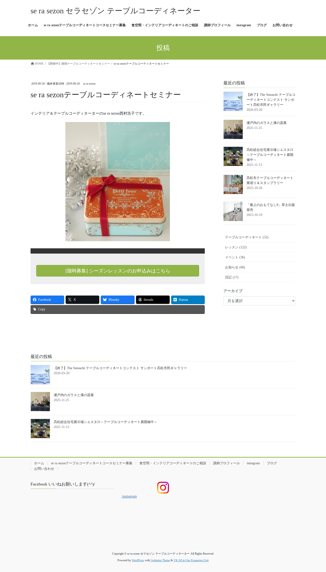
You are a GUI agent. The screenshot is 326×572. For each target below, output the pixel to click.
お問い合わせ (44, 468)
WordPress (138, 560)
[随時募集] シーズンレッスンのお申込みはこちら (117, 270)
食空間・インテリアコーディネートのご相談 (172, 463)
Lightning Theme (160, 560)
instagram (253, 463)
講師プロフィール (226, 463)
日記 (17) (231, 277)
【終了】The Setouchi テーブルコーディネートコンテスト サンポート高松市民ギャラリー (271, 100)
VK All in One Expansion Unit (191, 560)
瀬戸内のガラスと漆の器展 (267, 123)
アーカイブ (232, 291)
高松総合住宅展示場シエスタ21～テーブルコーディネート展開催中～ (270, 155)
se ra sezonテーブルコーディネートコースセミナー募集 (91, 463)
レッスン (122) (236, 247)
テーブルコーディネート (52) (246, 237)
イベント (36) (235, 257)
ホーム (39, 463)
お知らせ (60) (235, 267)
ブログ (272, 463)
